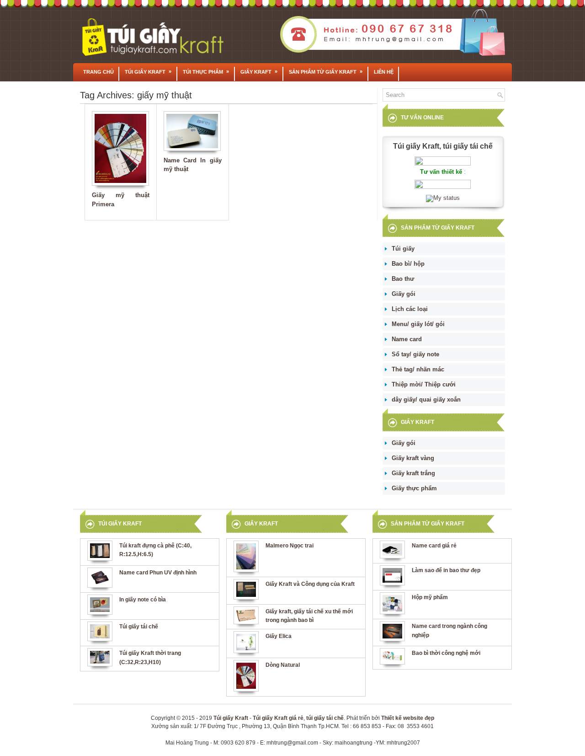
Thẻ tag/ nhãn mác (418, 369)
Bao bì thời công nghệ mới (446, 653)
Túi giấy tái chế (138, 626)
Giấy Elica (279, 636)
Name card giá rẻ (434, 545)
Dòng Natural (283, 665)
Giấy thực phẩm (414, 488)
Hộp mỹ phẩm (430, 597)
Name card (407, 339)
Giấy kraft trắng (413, 473)
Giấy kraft (258, 72)
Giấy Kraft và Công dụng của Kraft (310, 584)
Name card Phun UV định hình (158, 572)
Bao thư (403, 278)
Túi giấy (403, 248)
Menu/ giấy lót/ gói (418, 324)
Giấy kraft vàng (413, 458)
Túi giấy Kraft (148, 72)
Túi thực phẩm (206, 72)
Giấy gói (403, 293)
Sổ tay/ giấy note (415, 354)
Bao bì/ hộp (408, 263)
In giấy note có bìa (142, 599)
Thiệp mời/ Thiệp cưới (424, 384)
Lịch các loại (410, 309)
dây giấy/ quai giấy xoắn (426, 399)
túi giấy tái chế (325, 718)
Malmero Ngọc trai (290, 545)
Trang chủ (98, 72)
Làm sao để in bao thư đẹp (446, 570)
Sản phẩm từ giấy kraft (325, 72)
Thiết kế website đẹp (407, 718)
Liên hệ (384, 72)
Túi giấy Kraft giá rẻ (278, 718)
